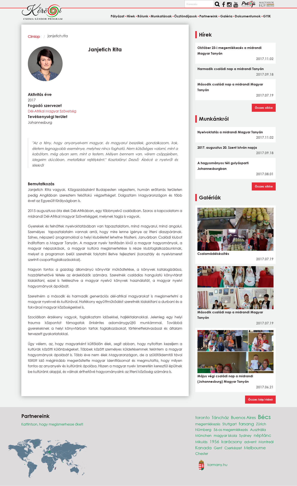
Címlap (34, 36)
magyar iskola (225, 435)
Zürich (261, 424)
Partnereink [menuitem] (208, 16)
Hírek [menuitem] (131, 16)
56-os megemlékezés (231, 429)
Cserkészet (233, 448)
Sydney (245, 435)
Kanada (203, 447)
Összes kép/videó (260, 399)
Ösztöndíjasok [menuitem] (185, 16)
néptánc (262, 435)
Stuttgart (229, 424)
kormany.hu (217, 464)
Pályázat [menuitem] (117, 16)
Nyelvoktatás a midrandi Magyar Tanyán (230, 132)
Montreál (266, 441)
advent (250, 441)
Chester (201, 453)
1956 (214, 441)
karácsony (231, 441)
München (203, 435)
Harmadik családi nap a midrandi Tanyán (230, 69)
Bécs (264, 416)
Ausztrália (258, 429)
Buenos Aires (243, 417)
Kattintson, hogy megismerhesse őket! (52, 424)
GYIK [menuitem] (267, 16)
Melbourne (255, 447)
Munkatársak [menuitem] (161, 16)
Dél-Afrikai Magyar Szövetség (52, 111)
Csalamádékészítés (213, 254)
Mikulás (201, 441)
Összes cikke (264, 107)
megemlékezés (207, 424)
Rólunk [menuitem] (142, 16)
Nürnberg (203, 429)
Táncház (220, 417)
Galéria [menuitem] (226, 16)
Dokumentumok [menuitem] (248, 16)
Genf (218, 448)
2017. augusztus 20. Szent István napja (227, 147)
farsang (246, 423)
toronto (202, 417)
